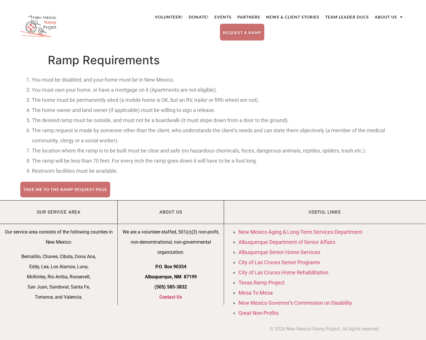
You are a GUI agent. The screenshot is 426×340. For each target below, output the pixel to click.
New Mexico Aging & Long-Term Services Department (300, 232)
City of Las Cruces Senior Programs (279, 262)
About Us (386, 16)
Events (223, 16)
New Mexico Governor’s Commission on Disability (295, 303)
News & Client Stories (292, 16)
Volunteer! (169, 16)
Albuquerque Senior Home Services (279, 252)
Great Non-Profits (258, 313)
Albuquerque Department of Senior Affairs (287, 242)
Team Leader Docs (347, 16)
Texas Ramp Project (262, 283)
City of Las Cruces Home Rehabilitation (283, 272)
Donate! (199, 16)
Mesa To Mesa (256, 293)
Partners (248, 16)
